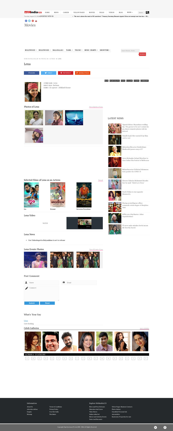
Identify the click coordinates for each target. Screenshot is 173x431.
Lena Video (29, 215)
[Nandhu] (51, 351)
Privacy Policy (53, 409)
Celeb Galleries (31, 328)
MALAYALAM (34, 59)
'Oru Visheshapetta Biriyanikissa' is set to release (46, 240)
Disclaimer (52, 414)
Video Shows (93, 412)
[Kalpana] (140, 351)
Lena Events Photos (34, 249)
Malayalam (57, 50)
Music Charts (90, 50)
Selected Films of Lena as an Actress (42, 180)
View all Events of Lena (96, 249)
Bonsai (52, 209)
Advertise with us (46, 16)
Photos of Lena (31, 106)
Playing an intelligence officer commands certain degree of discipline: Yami (135, 205)
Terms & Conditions (55, 407)
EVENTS (136, 81)
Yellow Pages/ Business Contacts (122, 407)
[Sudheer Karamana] (104, 351)
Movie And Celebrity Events (98, 417)
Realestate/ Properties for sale (121, 417)
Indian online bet (94, 414)
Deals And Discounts (95, 419)
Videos (111, 12)
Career (66, 12)
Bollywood (30, 50)
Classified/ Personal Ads (119, 412)
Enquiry (29, 412)
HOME (26, 59)
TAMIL (68, 50)
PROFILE (43, 59)
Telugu (78, 50)
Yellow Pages (78, 12)
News (56, 12)
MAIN (107, 81)
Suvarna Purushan (83, 209)
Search (142, 54)
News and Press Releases (97, 407)
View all (100, 180)
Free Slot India (54, 412)
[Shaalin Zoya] (33, 351)
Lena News (29, 234)
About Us (30, 407)
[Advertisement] (86, 4)
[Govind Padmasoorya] (68, 351)
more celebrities (144, 328)
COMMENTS (145, 81)
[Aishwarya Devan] (122, 351)
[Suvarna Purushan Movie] (84, 207)
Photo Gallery (116, 409)
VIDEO (123, 81)
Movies (92, 12)
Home (47, 12)
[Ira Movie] (31, 207)
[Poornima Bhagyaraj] (86, 351)
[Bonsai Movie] (57, 207)
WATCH (45, 223)
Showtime (104, 50)
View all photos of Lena (96, 107)
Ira (25, 209)
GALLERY (129, 81)
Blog (121, 12)
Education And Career (96, 409)
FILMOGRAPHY (115, 81)
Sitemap (29, 414)
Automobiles (116, 414)
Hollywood (44, 50)
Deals (101, 12)
